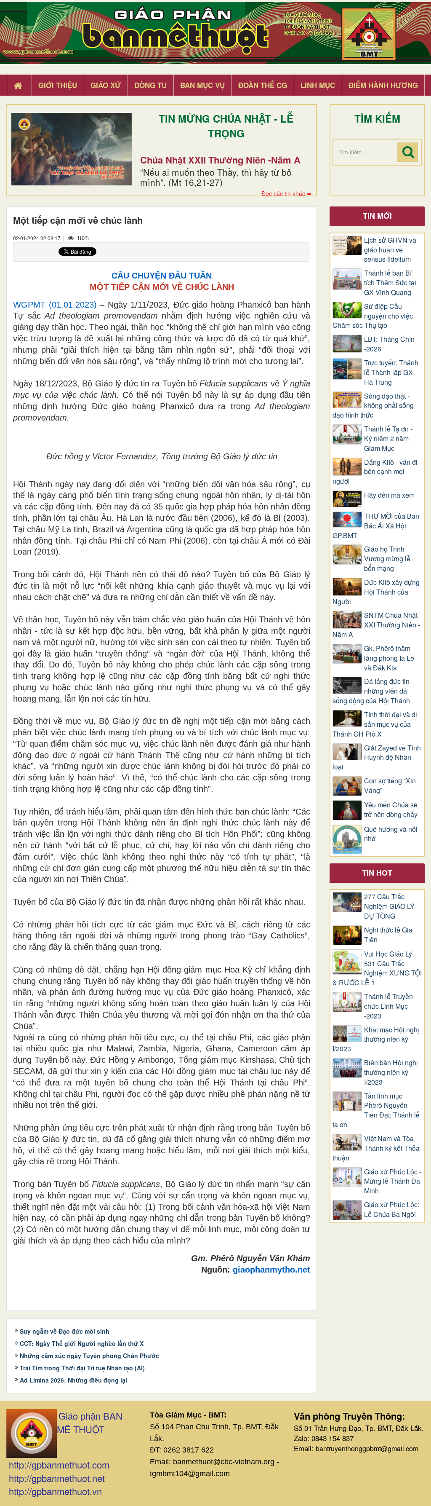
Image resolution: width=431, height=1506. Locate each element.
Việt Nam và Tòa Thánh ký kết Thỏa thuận (376, 1148)
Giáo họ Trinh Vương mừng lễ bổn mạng (387, 558)
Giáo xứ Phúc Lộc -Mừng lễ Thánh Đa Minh (392, 1181)
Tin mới (377, 215)
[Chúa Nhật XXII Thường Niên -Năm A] (71, 149)
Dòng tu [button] (150, 85)
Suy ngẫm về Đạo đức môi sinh (64, 1331)
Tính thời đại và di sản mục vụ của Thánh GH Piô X (375, 724)
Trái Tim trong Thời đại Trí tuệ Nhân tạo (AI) (82, 1368)
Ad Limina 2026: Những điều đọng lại (73, 1380)
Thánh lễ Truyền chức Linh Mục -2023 (388, 1006)
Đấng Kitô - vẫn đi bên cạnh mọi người (375, 472)
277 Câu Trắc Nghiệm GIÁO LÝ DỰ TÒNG (389, 906)
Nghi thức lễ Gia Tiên (388, 934)
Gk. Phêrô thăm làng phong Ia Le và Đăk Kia (389, 658)
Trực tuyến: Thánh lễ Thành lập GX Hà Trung (391, 372)
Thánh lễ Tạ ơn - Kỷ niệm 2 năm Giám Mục (388, 438)
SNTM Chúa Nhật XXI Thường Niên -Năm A (376, 625)
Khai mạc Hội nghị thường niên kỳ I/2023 (376, 1039)
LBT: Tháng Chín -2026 (389, 344)
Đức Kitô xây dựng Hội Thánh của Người (376, 592)
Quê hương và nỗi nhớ (391, 834)
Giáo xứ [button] (105, 85)
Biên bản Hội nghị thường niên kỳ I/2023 (391, 1072)
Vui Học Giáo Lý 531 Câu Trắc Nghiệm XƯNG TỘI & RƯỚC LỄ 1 (377, 968)
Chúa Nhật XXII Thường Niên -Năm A (220, 159)
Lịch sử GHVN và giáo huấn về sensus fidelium (390, 250)
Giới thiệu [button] (57, 85)
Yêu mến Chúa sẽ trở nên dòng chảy (391, 809)
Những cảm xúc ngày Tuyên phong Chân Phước (89, 1355)
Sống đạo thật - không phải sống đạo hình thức (373, 405)
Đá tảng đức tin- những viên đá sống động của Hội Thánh (372, 691)
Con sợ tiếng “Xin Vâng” (390, 785)
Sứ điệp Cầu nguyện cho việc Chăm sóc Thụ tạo (373, 316)
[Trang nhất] (19, 85)
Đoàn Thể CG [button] (262, 85)
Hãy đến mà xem (389, 495)
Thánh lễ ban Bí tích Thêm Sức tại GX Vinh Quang (390, 282)
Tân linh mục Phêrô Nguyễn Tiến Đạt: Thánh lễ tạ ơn (376, 1110)
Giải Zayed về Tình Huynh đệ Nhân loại (377, 757)
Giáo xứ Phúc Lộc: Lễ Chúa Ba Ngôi (391, 1209)
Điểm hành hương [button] (383, 85)
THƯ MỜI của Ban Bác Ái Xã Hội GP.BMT (376, 526)
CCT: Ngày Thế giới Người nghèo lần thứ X (82, 1343)
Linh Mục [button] (318, 85)
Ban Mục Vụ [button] (202, 85)
